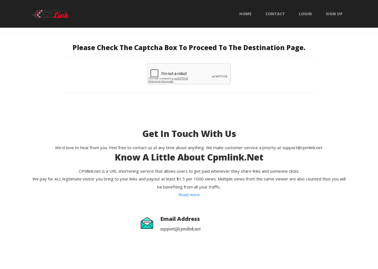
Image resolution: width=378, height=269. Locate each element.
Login (305, 14)
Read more (189, 194)
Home (245, 14)
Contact (275, 14)
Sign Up (334, 14)
